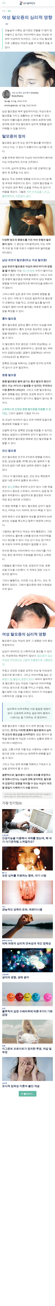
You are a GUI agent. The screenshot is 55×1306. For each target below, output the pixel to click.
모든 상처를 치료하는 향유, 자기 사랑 (24, 875)
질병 (9, 11)
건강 (3, 11)
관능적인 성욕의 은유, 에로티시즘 (22, 909)
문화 (3, 1046)
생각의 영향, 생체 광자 (15, 977)
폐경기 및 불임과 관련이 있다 (18, 679)
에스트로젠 (29, 270)
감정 (3, 1008)
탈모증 (11, 486)
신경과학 (5, 835)
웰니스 (4, 873)
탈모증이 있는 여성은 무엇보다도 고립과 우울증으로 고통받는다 (27, 660)
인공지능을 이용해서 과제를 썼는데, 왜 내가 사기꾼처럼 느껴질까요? (27, 840)
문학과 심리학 (7, 941)
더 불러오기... (27, 1093)
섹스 (3, 907)
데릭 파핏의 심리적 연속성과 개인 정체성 (26, 943)
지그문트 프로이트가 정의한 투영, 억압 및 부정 (27, 1050)
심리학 (4, 1083)
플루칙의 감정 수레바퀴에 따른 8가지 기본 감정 (27, 1013)
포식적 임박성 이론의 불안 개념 (21, 1086)
